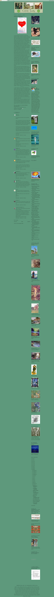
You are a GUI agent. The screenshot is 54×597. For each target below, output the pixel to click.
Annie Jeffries (17, 180)
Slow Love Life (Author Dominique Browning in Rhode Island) (35, 227)
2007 (33, 505)
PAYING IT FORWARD (36, 501)
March (34, 482)
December (34, 470)
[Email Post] (22, 108)
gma (16, 189)
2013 (33, 462)
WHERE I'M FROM (35, 490)
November (34, 471)
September (34, 474)
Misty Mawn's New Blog (34, 213)
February (34, 483)
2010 (33, 466)
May (33, 479)
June (33, 478)
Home (22, 221)
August (34, 475)
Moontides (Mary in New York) (35, 216)
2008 (33, 469)
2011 (33, 465)
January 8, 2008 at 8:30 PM (21, 204)
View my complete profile (35, 112)
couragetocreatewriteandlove (19, 207)
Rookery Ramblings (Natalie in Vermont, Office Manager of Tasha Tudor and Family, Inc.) (35, 222)
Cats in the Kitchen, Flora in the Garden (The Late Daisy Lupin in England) (35, 197)
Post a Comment (16, 220)
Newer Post (15, 221)
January (34, 484)
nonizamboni (17, 171)
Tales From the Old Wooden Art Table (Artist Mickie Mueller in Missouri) (35, 230)
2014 (33, 461)
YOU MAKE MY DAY (36, 498)
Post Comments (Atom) (20, 223)
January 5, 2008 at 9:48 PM (21, 169)
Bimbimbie (17, 148)
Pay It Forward (18, 109)
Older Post (29, 221)
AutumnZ (17, 200)
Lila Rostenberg (18, 159)
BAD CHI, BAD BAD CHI (36, 500)
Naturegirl (17, 137)
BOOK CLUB (35, 495)
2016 (33, 458)
